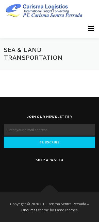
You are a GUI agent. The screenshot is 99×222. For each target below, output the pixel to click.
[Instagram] (71, 170)
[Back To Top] (50, 192)
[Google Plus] (56, 170)
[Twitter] (28, 170)
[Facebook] (42, 170)
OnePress (29, 210)
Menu (90, 28)
